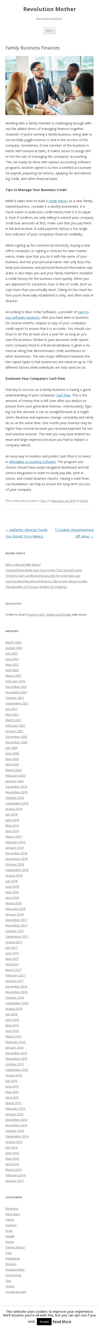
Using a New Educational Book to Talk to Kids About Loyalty (46, 581)
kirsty (84, 501)
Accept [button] (44, 1321)
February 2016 (15, 1042)
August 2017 (14, 942)
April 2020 (12, 764)
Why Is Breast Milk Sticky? (23, 564)
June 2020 (12, 753)
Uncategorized (16, 1292)
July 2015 (11, 1081)
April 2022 (12, 670)
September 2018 (17, 870)
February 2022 (15, 681)
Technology (14, 1275)
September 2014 (17, 1136)
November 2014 (16, 1125)
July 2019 (11, 814)
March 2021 (13, 720)
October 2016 (15, 997)
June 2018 (12, 886)
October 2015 (15, 1064)
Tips (43, 501)
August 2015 (14, 1075)
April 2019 (12, 831)
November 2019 (16, 792)
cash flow (63, 395)
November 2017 (16, 925)
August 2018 (14, 875)
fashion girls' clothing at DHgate (49, 614)
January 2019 (14, 848)
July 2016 (11, 1014)
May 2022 (12, 664)
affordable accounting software (32, 462)
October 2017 (15, 931)
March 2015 (13, 1103)
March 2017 (13, 970)
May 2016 (12, 1025)
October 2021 (15, 698)
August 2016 (14, 1009)
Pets (9, 1253)
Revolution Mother (49, 9)
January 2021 (14, 731)
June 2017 (12, 953)
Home (10, 1242)
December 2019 (16, 786)
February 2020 (15, 775)
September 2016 (17, 1003)
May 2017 (12, 959)
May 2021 (12, 714)
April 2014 (12, 1164)
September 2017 (17, 936)
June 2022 (12, 659)
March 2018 (13, 903)
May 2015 (12, 1092)
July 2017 (11, 947)
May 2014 (12, 1158)
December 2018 (16, 853)
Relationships (15, 1269)
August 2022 (14, 648)
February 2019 (15, 842)
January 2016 (14, 1047)
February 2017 (15, 975)
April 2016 (12, 1031)
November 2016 (16, 992)
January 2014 (14, 1181)
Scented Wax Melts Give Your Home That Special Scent (44, 570)
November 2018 (16, 859)
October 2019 (15, 798)
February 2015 (15, 1108)
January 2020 (14, 781)
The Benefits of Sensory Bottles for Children (36, 587)
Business (12, 1208)
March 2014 (13, 1169)
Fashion (11, 1225)
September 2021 (17, 703)
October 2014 (15, 1131)
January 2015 (14, 1114)
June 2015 (12, 1086)
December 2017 (16, 920)
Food (9, 1231)
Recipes (11, 1264)
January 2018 (14, 914)
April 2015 (12, 1097)
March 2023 (13, 642)
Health (10, 1236)
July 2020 (11, 748)
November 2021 (16, 692)
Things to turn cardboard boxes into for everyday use (43, 576)
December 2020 (16, 737)
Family (10, 1219)
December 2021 (16, 687)
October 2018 (15, 864)
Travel (10, 1286)
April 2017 (12, 964)
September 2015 (17, 1070)
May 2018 (12, 892)
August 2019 (14, 809)
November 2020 (16, 742)
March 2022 (13, 675)
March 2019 (13, 836)
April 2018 (12, 898)
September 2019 (17, 803)
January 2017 (14, 981)
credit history (58, 201)
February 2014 (15, 1175)
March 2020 (13, 770)
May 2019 (12, 825)
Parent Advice (15, 1247)
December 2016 (16, 986)
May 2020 (12, 759)
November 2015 (16, 1058)
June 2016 (12, 1020)
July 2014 (11, 1147)
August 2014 (14, 1142)
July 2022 (11, 653)
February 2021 (15, 725)
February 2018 (15, 909)
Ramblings (13, 1258)
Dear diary (13, 1214)
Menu (49, 30)
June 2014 (12, 1153)
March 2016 (13, 1036)
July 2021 (11, 709)
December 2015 (16, 1053)
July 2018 (11, 881)
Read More (61, 1321)
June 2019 (12, 820)
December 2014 (16, 1120)
